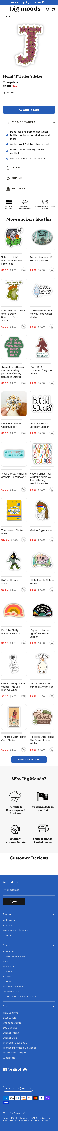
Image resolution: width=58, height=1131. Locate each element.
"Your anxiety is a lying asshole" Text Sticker (14, 475)
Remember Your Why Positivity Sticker (42, 259)
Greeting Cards (12, 1022)
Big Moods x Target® (14, 1052)
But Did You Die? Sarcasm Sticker (39, 425)
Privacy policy (25, 1120)
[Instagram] (10, 1069)
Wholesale (9, 966)
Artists (7, 976)
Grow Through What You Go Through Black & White (13, 687)
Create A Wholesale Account (20, 996)
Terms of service (10, 1120)
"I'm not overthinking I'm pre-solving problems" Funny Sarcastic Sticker (13, 372)
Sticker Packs (11, 1032)
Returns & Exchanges (15, 930)
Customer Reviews (14, 956)
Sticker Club (10, 1038)
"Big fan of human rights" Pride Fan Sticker (40, 633)
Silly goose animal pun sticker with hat (41, 685)
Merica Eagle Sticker (42, 530)
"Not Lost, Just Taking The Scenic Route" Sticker (42, 740)
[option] (29, 2)
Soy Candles (10, 1027)
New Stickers (10, 1013)
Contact (8, 935)
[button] (53, 9)
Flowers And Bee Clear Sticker (11, 425)
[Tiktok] (20, 1069)
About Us (8, 951)
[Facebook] (5, 1069)
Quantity (8, 92)
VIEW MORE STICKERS (29, 759)
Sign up (14, 901)
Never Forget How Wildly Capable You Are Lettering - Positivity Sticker (41, 478)
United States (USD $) (16, 1088)
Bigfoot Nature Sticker (9, 582)
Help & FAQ (9, 920)
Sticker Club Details (42, 1120)
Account (8, 925)
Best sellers (9, 1017)
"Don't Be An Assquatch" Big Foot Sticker (41, 370)
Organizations (11, 991)
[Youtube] (15, 1069)
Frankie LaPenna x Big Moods (19, 1047)
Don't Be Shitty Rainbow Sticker (10, 631)
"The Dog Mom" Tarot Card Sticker (13, 738)
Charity (7, 981)
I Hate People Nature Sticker (42, 582)
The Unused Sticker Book (12, 532)
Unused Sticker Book (15, 1042)
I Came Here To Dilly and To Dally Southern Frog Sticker (13, 315)
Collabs (7, 971)
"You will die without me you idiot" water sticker (41, 314)
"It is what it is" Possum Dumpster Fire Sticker (12, 261)
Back (9, 16)
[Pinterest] (25, 1069)
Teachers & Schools (14, 986)
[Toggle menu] (4, 9)
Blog (5, 961)
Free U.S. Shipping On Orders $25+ (29, 2)
